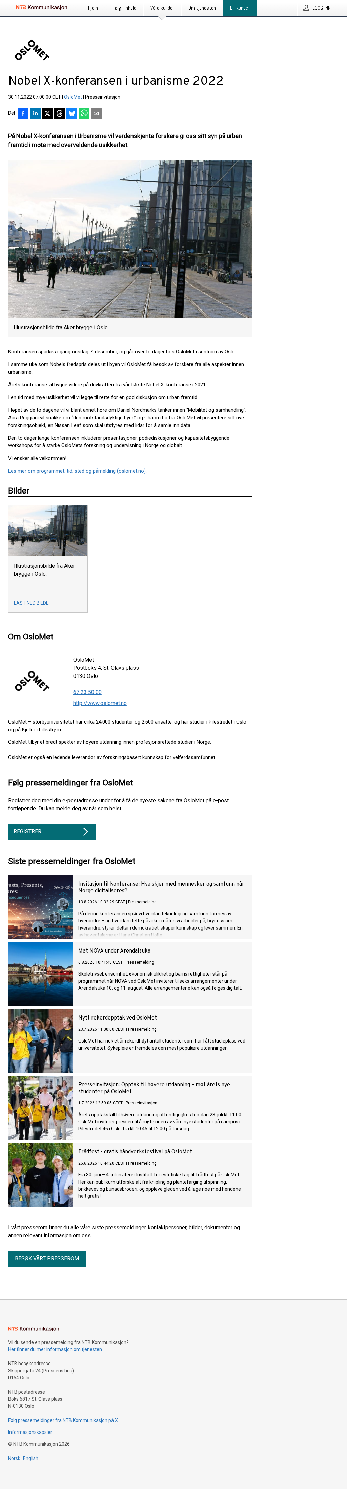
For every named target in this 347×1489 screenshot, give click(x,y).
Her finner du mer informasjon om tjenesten (55, 1349)
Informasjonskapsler (30, 1432)
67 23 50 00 (87, 692)
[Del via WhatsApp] (84, 114)
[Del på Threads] (59, 114)
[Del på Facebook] (23, 114)
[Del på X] (47, 114)
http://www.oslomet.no (100, 703)
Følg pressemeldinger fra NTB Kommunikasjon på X (63, 1420)
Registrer (27, 831)
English (30, 1458)
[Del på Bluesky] (71, 114)
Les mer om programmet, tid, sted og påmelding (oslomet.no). (77, 471)
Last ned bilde (31, 603)
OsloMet (73, 97)
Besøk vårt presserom (47, 1258)
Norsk (14, 1458)
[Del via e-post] (96, 114)
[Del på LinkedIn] (35, 114)
